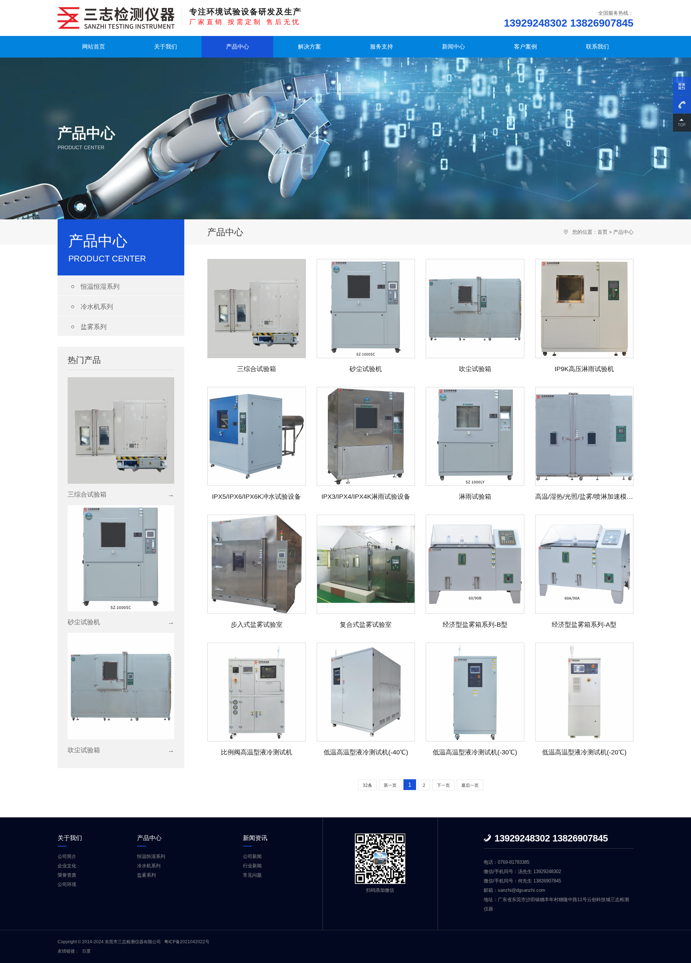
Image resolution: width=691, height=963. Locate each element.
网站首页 (93, 47)
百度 (86, 951)
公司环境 (67, 884)
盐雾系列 (87, 327)
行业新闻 (252, 865)
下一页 (443, 785)
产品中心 (237, 47)
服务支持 (381, 47)
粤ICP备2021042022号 (186, 941)
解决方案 (309, 47)
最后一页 (470, 785)
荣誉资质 (67, 875)
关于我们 (165, 47)
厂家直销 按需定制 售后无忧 (245, 16)
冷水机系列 (90, 306)
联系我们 (597, 47)
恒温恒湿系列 (93, 286)
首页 (602, 232)
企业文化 (67, 865)
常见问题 (252, 875)
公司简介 (67, 856)
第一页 (390, 785)
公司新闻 (252, 856)
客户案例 (525, 47)
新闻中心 (453, 47)
